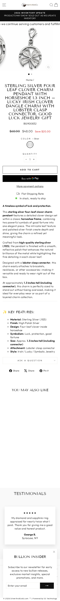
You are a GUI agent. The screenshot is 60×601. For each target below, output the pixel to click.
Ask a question (30, 360)
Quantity (30, 154)
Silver (30, 145)
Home (29, 79)
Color (30, 138)
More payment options (30, 186)
